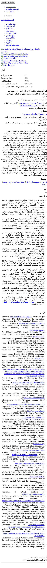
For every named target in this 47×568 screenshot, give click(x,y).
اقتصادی (9, 28)
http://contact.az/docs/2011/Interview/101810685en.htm (23, 501)
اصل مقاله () (29, 105)
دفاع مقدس (10, 35)
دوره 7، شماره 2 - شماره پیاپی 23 (29, 103)
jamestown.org (38, 336)
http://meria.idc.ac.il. (36, 330)
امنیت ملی (10, 31)
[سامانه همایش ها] (8, 58)
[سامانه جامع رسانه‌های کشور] (13, 60)
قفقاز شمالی (19, 182)
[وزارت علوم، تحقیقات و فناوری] (14, 54)
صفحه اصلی (11, 7)
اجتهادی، (31, 302)
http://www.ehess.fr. (36, 476)
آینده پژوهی (10, 26)
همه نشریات (11, 24)
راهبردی (9, 40)
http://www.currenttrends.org (33, 417)
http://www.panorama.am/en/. (33, 494)
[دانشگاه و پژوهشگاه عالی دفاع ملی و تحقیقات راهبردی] (23, 51)
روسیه (5, 182)
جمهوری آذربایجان (33, 182)
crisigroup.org (39, 358)
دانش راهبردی (11, 33)
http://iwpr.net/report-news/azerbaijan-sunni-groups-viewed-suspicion (26, 526)
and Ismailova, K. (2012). (21, 317)
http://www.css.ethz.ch (35, 411)
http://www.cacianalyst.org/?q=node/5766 (28, 382)
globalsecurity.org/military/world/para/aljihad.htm (25, 404)
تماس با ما (10, 11)
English (9, 15)
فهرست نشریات (12, 9)
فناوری (8, 42)
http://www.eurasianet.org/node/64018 (29, 463)
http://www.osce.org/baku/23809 (32, 450)
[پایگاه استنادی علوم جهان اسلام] (14, 63)
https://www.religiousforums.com (31, 323)
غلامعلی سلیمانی (30, 114)
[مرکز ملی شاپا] (8, 65)
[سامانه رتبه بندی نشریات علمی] (14, 56)
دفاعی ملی (10, 38)
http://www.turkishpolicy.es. (32, 398)
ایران (11, 182)
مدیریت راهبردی (12, 45)
